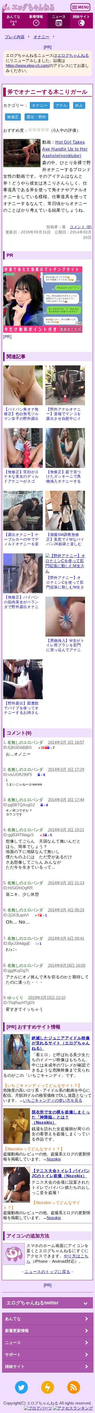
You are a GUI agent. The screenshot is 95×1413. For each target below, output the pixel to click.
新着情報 (36, 17)
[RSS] (73, 1396)
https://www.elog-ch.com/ (27, 65)
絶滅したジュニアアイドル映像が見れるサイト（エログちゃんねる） (61, 1043)
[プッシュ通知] (47, 1396)
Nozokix (54, 1159)
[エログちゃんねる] (28, 7)
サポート (13, 1354)
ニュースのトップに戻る (47, 1271)
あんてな (13, 17)
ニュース (59, 17)
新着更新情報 (17, 1330)
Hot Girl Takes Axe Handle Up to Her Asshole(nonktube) (65, 149)
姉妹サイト (81, 17)
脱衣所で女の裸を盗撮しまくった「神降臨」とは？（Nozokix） (61, 1117)
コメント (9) (81, 227)
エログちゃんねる (73, 55)
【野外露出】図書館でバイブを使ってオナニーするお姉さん (21, 708)
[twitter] (21, 1396)
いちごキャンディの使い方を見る (52, 1100)
